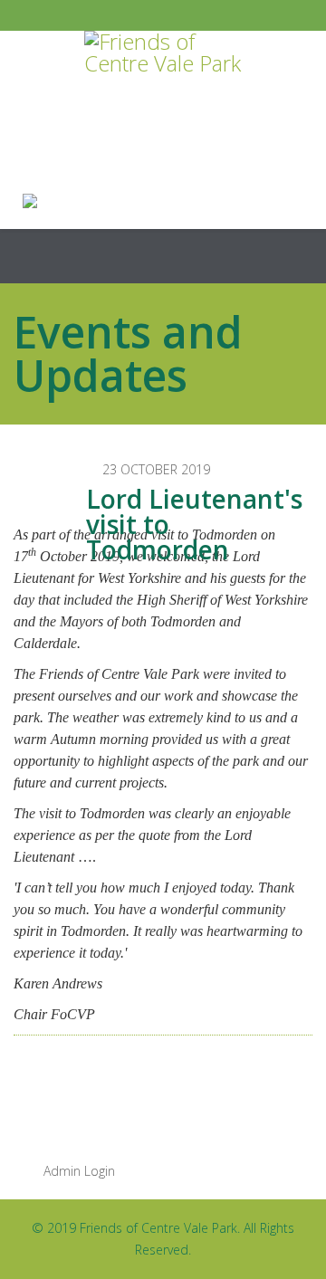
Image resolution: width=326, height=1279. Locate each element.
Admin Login (77, 1170)
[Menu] (305, 256)
